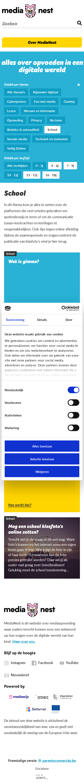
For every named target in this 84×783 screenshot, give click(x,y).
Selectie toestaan (42, 459)
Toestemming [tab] (15, 319)
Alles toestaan (42, 446)
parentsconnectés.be (59, 760)
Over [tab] (68, 319)
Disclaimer (42, 768)
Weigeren (42, 471)
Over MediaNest (42, 42)
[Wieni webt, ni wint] (42, 776)
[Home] (27, 11)
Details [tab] (42, 319)
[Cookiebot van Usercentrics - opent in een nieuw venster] (61, 308)
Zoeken (9, 23)
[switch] (73, 402)
